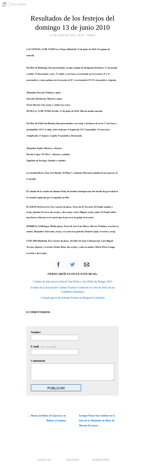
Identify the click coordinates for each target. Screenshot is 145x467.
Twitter (72, 264)
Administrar (100, 459)
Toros (90, 35)
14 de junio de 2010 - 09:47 (67, 35)
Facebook (58, 264)
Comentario (38, 360)
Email (86, 264)
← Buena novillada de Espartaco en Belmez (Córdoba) (47, 418)
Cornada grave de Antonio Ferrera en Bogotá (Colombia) (73, 297)
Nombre (36, 332)
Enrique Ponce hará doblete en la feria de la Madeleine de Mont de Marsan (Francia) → (97, 420)
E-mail (44, 346)
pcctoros (18, 4)
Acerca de (44, 459)
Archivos (72, 459)
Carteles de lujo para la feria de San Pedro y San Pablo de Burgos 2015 (72, 281)
